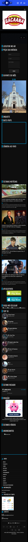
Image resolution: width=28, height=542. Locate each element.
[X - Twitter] (20, 526)
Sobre (4, 466)
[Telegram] (10, 526)
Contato (5, 483)
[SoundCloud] (24, 526)
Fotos (4, 476)
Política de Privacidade (8, 485)
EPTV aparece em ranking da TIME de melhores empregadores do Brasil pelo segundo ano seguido (13, 276)
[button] (24, 9)
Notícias (5, 468)
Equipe (4, 481)
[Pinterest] (12, 529)
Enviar (14, 71)
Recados (5, 470)
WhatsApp (6, 518)
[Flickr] (19, 529)
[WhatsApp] (7, 526)
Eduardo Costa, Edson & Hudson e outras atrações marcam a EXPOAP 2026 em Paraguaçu (14, 226)
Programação (6, 472)
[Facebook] (17, 526)
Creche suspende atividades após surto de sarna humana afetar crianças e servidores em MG (13, 200)
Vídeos (4, 478)
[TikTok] (8, 529)
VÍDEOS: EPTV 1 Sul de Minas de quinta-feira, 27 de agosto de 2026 (13, 252)
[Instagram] (3, 526)
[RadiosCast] (13, 440)
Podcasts (5, 464)
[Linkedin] (15, 529)
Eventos (5, 474)
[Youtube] (14, 526)
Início (4, 462)
